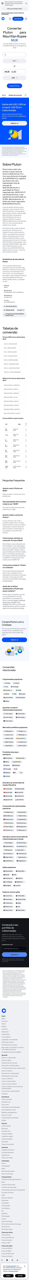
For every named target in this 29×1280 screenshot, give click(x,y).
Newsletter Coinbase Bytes (10, 1065)
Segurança (5, 1032)
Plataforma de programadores (11, 1179)
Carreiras (5, 1021)
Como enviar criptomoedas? (11, 1091)
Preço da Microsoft (8, 1253)
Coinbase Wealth (7, 1134)
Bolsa (3, 1168)
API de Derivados (7, 1229)
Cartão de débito (7, 1139)
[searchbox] (14, 77)
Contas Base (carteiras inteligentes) (13, 1190)
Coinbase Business (8, 1152)
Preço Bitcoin (6, 1235)
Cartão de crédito (7, 1136)
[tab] (4, 95)
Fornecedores (6, 1037)
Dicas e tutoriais (7, 1071)
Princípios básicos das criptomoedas (13, 1068)
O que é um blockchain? (9, 1084)
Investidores (6, 1034)
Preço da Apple (6, 1251)
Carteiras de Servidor (8, 1184)
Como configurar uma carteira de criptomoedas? (12, 1087)
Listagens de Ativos (8, 1150)
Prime (3, 1163)
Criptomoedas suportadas (10, 1118)
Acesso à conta (6, 1115)
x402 (3, 1195)
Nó (2, 1211)
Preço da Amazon (7, 1256)
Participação (6, 1166)
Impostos (5, 1094)
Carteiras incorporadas (9, 1187)
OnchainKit (5, 1203)
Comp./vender (6, 1126)
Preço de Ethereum (8, 1237)
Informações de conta (9, 1110)
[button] (26, 19)
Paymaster (5, 1200)
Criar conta (5, 1104)
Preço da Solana (7, 1240)
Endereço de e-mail (7, 944)
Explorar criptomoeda (9, 1057)
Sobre (3, 1018)
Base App (5, 1128)
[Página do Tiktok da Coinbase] (17, 1260)
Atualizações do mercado (10, 1076)
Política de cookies (8, 1042)
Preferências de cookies (9, 1045)
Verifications (6, 1208)
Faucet (4, 1219)
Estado (4, 1120)
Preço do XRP (6, 1243)
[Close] (25, 1266)
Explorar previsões (8, 1144)
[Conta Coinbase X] (2, 1260)
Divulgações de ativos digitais (11, 1052)
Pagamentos (6, 1155)
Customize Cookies (13, 1271)
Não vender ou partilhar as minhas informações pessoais (13, 1048)
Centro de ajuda (7, 1099)
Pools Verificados (7, 1174)
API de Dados (6, 1205)
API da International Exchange (11, 1224)
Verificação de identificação (11, 1107)
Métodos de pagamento (9, 1112)
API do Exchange (7, 1221)
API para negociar (7, 1198)
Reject (8, 1275)
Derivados (5, 1141)
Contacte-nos (6, 1102)
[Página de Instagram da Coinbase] (12, 1260)
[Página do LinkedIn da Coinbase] (7, 1260)
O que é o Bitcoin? (7, 1078)
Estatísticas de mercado (9, 1063)
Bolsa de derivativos (8, 1171)
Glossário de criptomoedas (10, 1073)
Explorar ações (6, 1060)
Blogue (4, 1026)
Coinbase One (6, 1131)
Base (3, 1182)
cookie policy (10, 1266)
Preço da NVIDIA (7, 1248)
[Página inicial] (3, 18)
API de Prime (6, 1226)
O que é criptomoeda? (9, 1081)
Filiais (4, 1024)
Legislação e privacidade (9, 1039)
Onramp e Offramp (7, 1192)
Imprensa (5, 1029)
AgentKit (4, 1213)
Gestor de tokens (7, 1158)
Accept (20, 1275)
